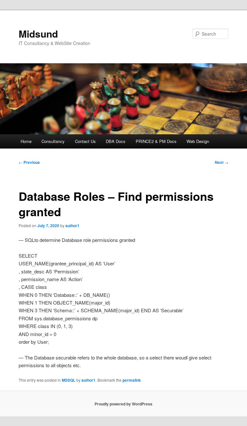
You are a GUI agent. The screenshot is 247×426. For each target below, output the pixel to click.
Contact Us (85, 141)
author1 (72, 225)
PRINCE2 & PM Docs (156, 141)
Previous (29, 162)
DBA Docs (115, 141)
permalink (132, 380)
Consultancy (53, 141)
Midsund (38, 33)
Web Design (198, 141)
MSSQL (68, 380)
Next (221, 162)
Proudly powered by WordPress (123, 404)
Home (26, 141)
